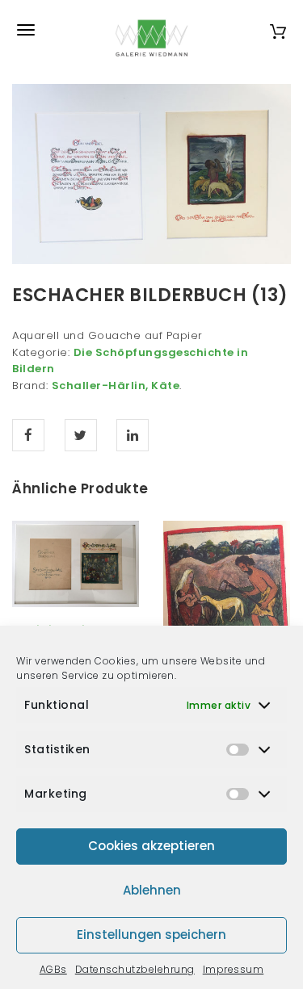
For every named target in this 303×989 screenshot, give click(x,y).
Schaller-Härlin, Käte (116, 385)
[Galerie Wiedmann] (152, 30)
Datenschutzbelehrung (135, 969)
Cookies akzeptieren (151, 845)
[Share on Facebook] (28, 435)
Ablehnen (152, 890)
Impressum (233, 969)
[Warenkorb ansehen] (278, 29)
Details (93, 589)
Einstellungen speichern (151, 934)
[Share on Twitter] (81, 435)
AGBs (53, 969)
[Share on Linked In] (132, 435)
